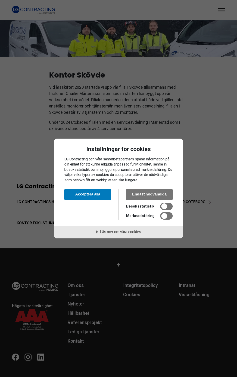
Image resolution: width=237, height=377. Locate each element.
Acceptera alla (87, 194)
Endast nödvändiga (149, 194)
